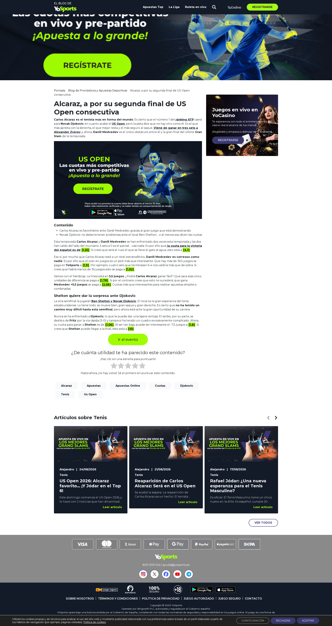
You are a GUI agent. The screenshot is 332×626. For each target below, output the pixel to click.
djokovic (186, 385)
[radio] (114, 366)
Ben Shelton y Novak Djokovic (113, 301)
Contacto (253, 598)
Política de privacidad (160, 598)
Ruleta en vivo (195, 7)
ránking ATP (184, 119)
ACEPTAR (308, 620)
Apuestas (94, 385)
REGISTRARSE (228, 140)
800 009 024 (151, 565)
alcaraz (66, 385)
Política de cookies (94, 622)
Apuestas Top (153, 7)
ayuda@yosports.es (176, 565)
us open (90, 394)
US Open (118, 123)
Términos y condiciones (118, 598)
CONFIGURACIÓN (253, 620)
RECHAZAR (283, 620)
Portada (59, 90)
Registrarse (262, 7)
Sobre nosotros (80, 598)
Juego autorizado (199, 598)
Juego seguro (229, 598)
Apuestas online (128, 385)
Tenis (65, 394)
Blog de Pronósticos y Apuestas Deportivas (97, 90)
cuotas (160, 385)
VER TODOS (263, 522)
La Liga (174, 7)
